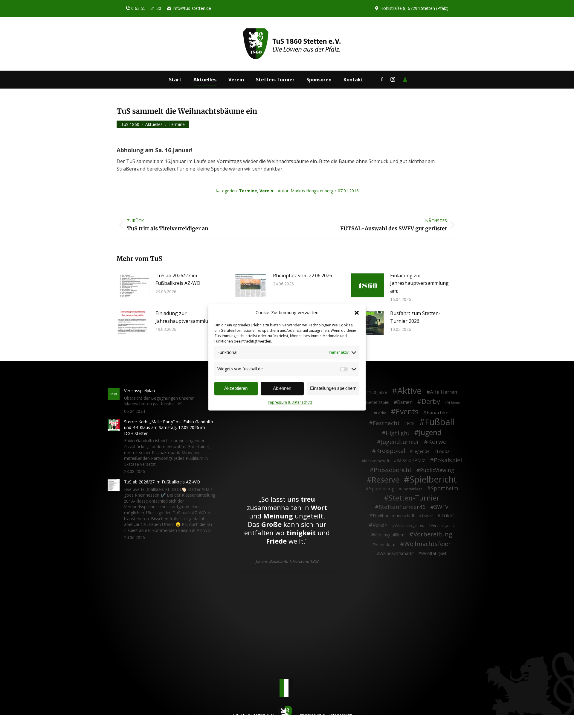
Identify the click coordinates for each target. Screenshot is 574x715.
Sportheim (444, 489)
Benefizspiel (377, 402)
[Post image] (133, 285)
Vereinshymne (443, 525)
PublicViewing (437, 470)
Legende (421, 451)
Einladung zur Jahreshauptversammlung (184, 317)
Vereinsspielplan (139, 390)
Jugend (430, 433)
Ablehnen (282, 388)
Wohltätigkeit (434, 553)
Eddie (381, 413)
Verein (266, 191)
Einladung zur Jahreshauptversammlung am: (419, 283)
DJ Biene (453, 403)
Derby (431, 401)
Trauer (427, 515)
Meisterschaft (376, 460)
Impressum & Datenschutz (290, 402)
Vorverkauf (385, 544)
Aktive (409, 391)
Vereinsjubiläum (389, 535)
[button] (357, 313)
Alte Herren (443, 392)
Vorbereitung (432, 534)
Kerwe (437, 442)
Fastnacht (386, 423)
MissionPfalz (411, 461)
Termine (248, 191)
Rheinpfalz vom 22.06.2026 (302, 275)
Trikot (447, 516)
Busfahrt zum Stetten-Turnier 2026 (415, 317)
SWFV (441, 507)
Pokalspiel (448, 460)
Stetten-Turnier (414, 498)
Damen (405, 402)
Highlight (398, 433)
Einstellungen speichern (333, 388)
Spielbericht (433, 479)
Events (407, 412)
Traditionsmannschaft (393, 515)
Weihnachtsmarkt (396, 553)
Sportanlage (412, 489)
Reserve (385, 480)
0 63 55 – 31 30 (146, 8)
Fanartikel (438, 413)
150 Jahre (378, 392)
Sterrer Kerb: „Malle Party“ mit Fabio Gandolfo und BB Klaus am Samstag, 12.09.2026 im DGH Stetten (168, 427)
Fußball (439, 422)
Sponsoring (382, 489)
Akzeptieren (236, 388)
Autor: (305, 191)
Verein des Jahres (409, 525)
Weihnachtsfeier (427, 544)
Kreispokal (390, 451)
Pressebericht (393, 470)
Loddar (444, 451)
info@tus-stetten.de (192, 8)
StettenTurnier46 (402, 507)
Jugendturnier (400, 442)
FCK (411, 423)
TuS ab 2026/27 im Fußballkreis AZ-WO (177, 279)
